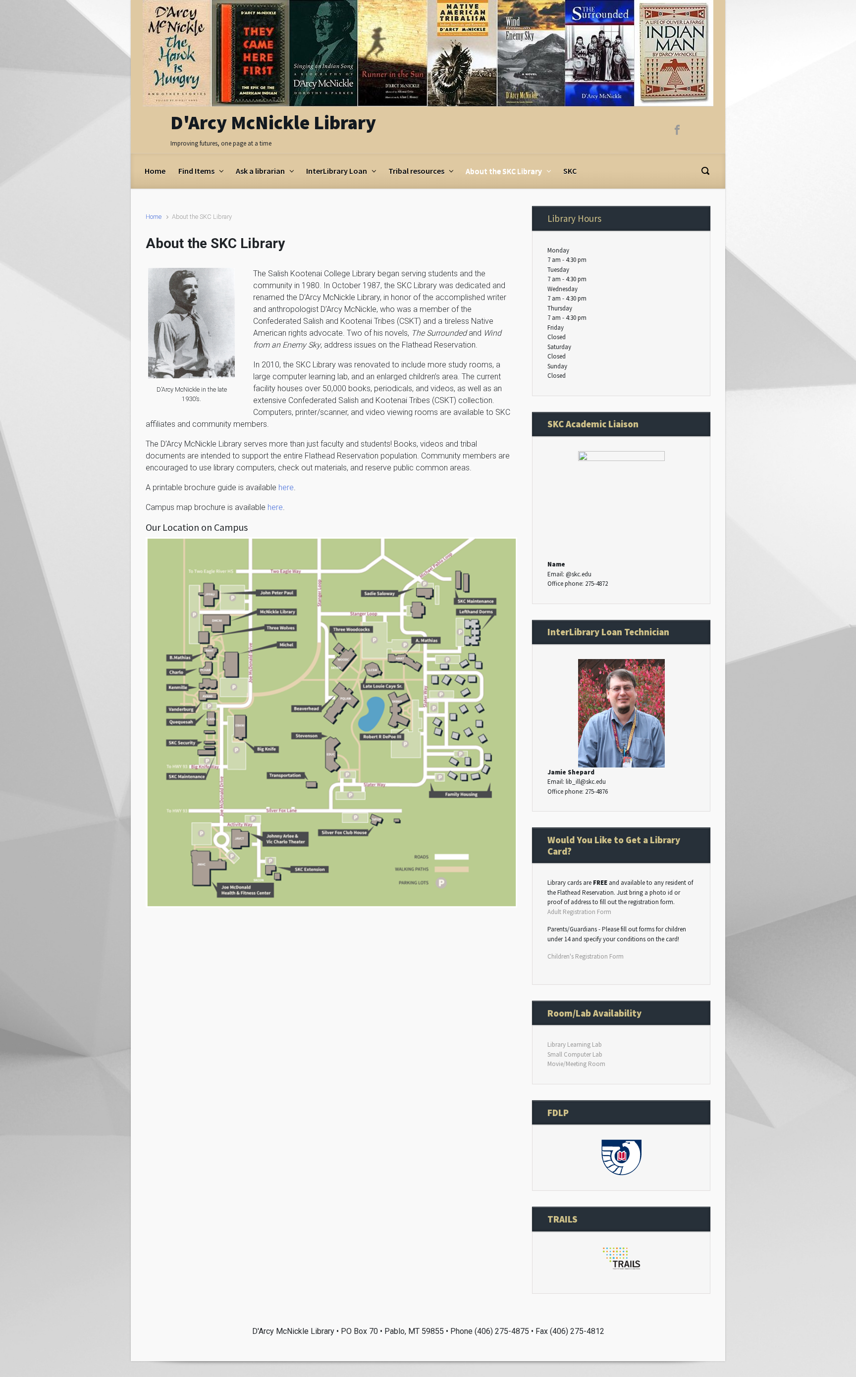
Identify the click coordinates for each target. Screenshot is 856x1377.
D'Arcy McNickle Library (273, 122)
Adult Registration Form (579, 912)
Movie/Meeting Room (576, 1064)
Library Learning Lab (574, 1044)
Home (153, 216)
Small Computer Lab (574, 1054)
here (286, 487)
